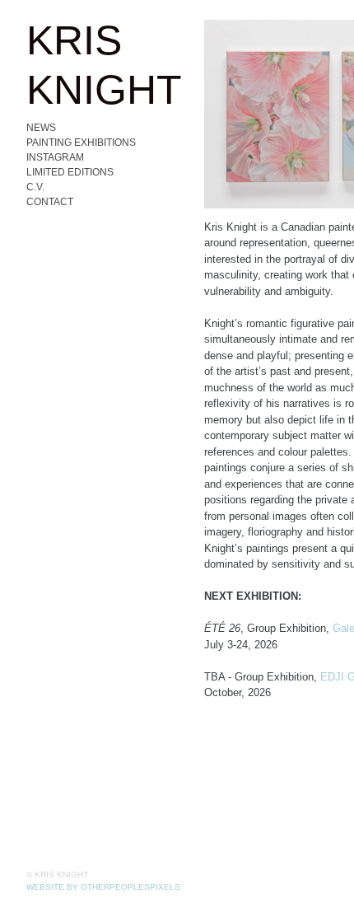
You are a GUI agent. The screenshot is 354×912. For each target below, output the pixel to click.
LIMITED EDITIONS (70, 172)
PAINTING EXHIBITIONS (81, 142)
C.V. (35, 187)
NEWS (41, 127)
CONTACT (49, 202)
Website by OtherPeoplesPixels (103, 886)
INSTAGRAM (55, 157)
